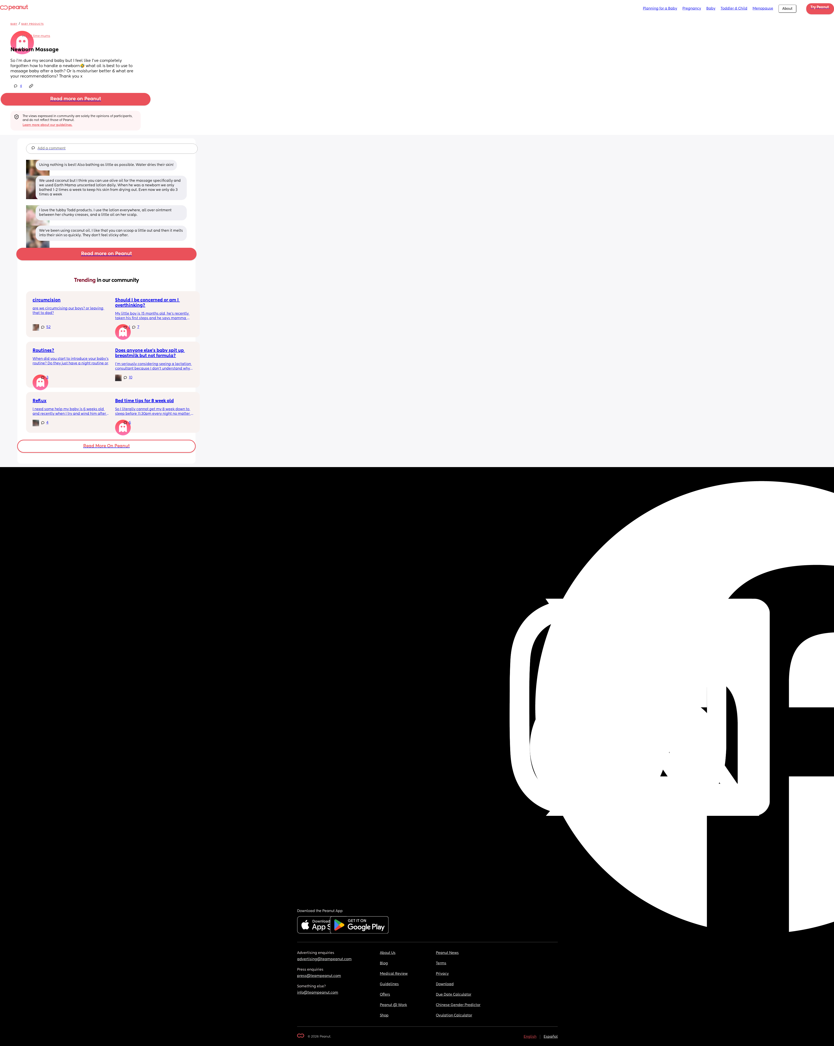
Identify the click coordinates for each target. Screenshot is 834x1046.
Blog (384, 963)
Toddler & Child (734, 8)
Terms (441, 963)
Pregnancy (691, 8)
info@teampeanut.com (317, 993)
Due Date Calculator (453, 994)
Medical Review (394, 974)
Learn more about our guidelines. (47, 125)
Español (551, 1037)
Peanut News (447, 953)
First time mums (38, 36)
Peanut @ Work (393, 1005)
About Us (387, 953)
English (530, 1037)
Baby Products (32, 24)
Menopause (763, 8)
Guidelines (389, 984)
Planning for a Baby (660, 8)
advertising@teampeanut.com (324, 959)
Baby (710, 8)
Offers (385, 994)
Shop (384, 1015)
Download (445, 984)
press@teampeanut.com (319, 976)
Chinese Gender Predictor (458, 1005)
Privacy (442, 974)
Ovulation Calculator (454, 1015)
